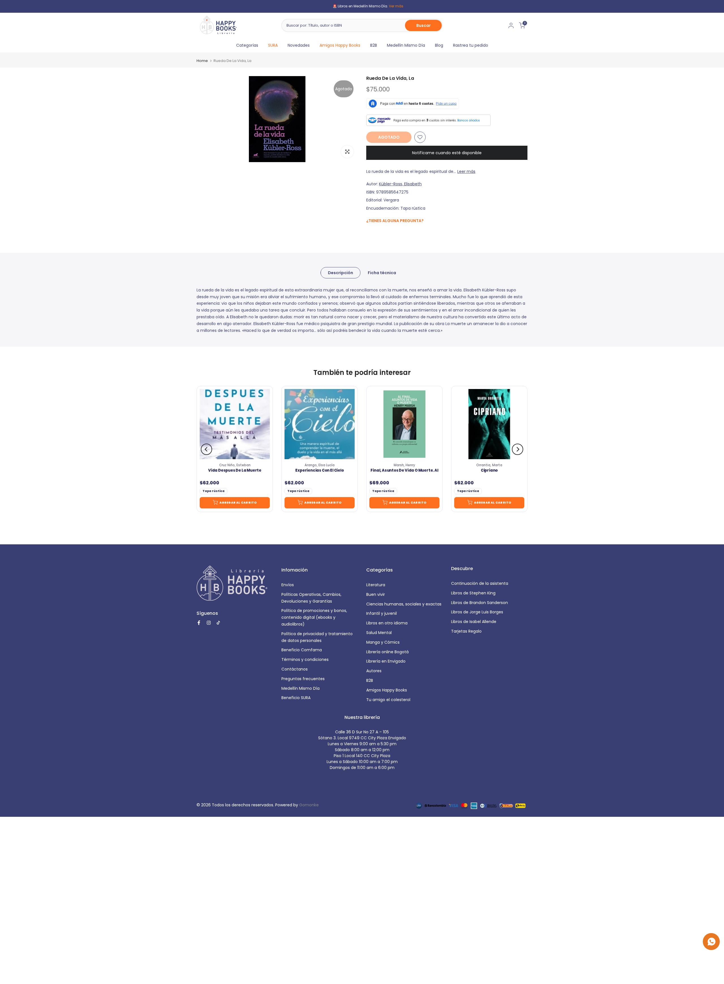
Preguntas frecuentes (303, 679)
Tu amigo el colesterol (388, 699)
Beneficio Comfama (301, 650)
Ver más (390, 6)
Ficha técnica (382, 272)
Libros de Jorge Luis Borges (477, 612)
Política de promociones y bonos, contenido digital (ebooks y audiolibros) (314, 617)
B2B (373, 45)
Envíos (287, 585)
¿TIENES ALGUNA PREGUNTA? (395, 221)
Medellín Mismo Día (406, 45)
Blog (439, 45)
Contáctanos (294, 669)
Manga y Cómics (383, 642)
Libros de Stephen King (473, 593)
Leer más (466, 171)
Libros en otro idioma (387, 623)
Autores (374, 671)
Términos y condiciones (305, 659)
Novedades (299, 45)
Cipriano (489, 471)
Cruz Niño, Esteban (235, 465)
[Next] (517, 449)
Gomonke (309, 805)
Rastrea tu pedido (470, 45)
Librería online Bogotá (387, 652)
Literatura (375, 585)
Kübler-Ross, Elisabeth (400, 184)
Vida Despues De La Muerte (234, 471)
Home (202, 60)
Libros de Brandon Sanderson (479, 602)
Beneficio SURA (296, 698)
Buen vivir (375, 594)
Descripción (340, 272)
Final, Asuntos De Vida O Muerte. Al (404, 471)
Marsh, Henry (404, 465)
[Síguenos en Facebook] (369, 233)
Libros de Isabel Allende (473, 621)
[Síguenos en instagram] (380, 232)
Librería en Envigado (386, 661)
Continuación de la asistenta (479, 583)
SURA (273, 45)
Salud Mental (379, 632)
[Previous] (206, 449)
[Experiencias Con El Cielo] (320, 424)
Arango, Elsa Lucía (320, 465)
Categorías (247, 45)
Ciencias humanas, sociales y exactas (403, 604)
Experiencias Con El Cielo (319, 471)
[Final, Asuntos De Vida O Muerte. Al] (404, 424)
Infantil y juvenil (381, 613)
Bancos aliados (468, 120)
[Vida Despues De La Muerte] (235, 424)
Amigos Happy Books (340, 45)
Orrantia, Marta (489, 465)
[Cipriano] (489, 424)
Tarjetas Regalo (466, 631)
